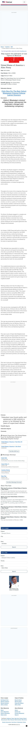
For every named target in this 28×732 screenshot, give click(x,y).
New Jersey (24, 719)
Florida (21, 718)
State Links (4, 714)
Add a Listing (4, 704)
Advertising (20, 722)
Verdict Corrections (6, 722)
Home (2, 46)
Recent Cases (18, 701)
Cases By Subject (19, 703)
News (2, 710)
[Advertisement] (14, 28)
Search (14, 547)
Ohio (9, 719)
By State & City (4, 700)
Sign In (16, 714)
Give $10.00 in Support (19, 60)
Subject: (3, 531)
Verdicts (7, 46)
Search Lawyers (5, 701)
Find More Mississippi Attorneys (14, 482)
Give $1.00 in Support (8, 58)
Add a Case (18, 704)
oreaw (9, 2)
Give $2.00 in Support (19, 58)
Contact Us (17, 711)
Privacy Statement (19, 713)
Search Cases (18, 700)
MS (12, 46)
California (9, 718)
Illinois (24, 718)
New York (17, 718)
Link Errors (14, 722)
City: (2, 536)
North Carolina (18, 719)
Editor (24, 722)
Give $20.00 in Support (14, 61)
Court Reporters (5, 711)
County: (2, 560)
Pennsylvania (4, 719)
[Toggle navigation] (24, 2)
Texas (13, 718)
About (16, 710)
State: (2, 541)
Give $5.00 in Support (8, 60)
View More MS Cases (14, 451)
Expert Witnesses (5, 713)
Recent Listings (5, 703)
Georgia (12, 719)
